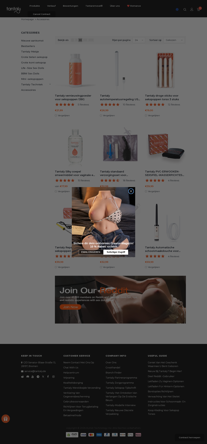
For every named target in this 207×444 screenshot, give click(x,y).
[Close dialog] (131, 191)
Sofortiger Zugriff (116, 252)
